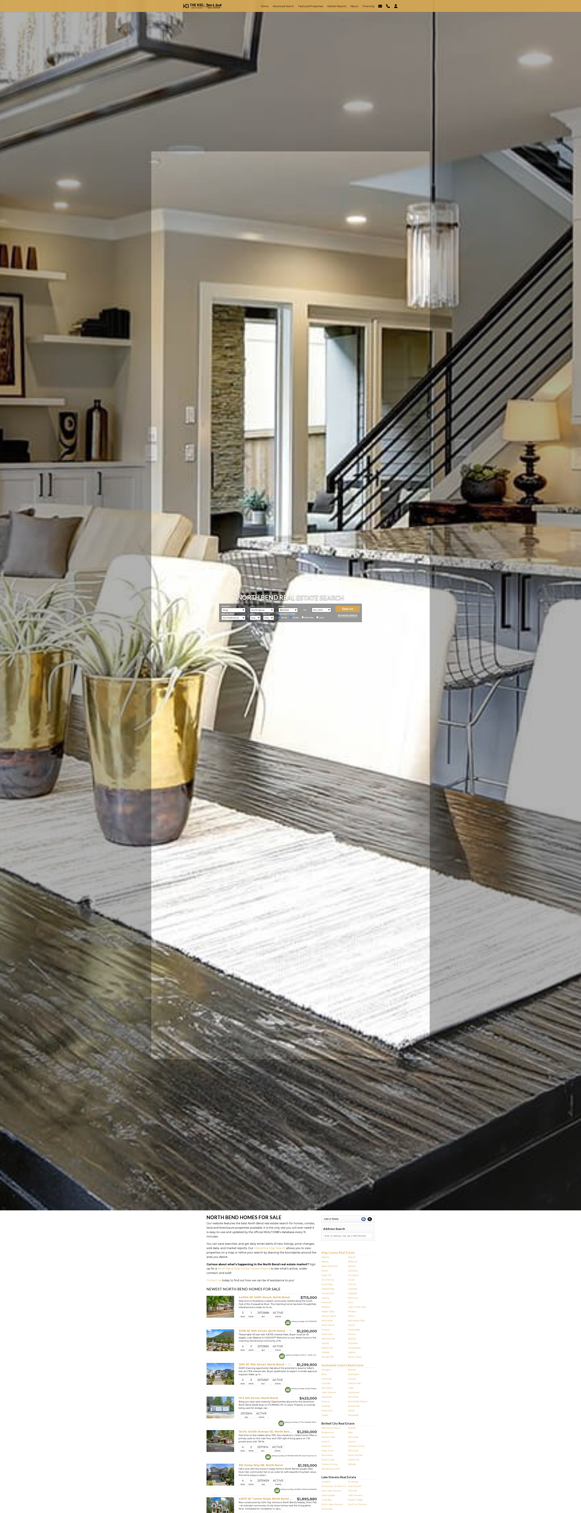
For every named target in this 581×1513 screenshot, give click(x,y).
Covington (353, 1275)
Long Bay (327, 1499)
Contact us (214, 1280)
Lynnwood (353, 1392)
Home (284, 617)
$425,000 (308, 1398)
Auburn (352, 1257)
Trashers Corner (330, 1464)
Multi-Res (308, 617)
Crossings (353, 1481)
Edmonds (327, 1378)
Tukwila (325, 1352)
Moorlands (327, 1455)
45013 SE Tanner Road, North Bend (266, 1498)
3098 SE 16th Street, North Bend (266, 1331)
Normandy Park (356, 1320)
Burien (325, 1270)
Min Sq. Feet (227, 614)
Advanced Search (347, 615)
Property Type (287, 614)
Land (321, 617)
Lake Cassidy (328, 1495)
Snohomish (354, 1406)
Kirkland (326, 1307)
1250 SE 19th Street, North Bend (266, 1364)
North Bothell (355, 1455)
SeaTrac (352, 1338)
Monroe (326, 1401)
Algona (325, 1257)
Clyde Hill (326, 1275)
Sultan (351, 1410)
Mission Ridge (355, 1499)
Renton (352, 1334)
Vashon (352, 1352)
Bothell (352, 1266)
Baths (266, 614)
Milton (351, 1316)
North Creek (328, 1459)
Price (281, 606)
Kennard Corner (356, 1446)
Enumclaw (327, 1284)
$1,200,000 (307, 1331)
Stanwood (327, 1410)
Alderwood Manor (331, 1428)
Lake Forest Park (357, 1307)
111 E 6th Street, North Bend (258, 1398)
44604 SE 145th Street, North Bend (264, 1297)
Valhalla (352, 1464)
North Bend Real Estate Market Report (244, 1268)
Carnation (353, 1270)
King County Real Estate (338, 1252)
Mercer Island (329, 1316)
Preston (326, 1329)
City (252, 606)
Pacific (351, 1325)
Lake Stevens (329, 1392)
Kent (350, 1302)
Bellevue (352, 1261)
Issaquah (352, 1293)
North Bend (328, 1325)
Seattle (325, 1343)
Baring (325, 1261)
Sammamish (328, 1338)
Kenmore (353, 1298)
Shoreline (353, 1343)
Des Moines (328, 1279)
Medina (352, 1311)
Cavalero (326, 1481)
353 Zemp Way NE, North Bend (261, 1465)
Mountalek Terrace (358, 1401)
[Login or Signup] (395, 5)
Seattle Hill (353, 1459)
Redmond (327, 1334)
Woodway (353, 1415)
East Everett (354, 1486)
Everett (352, 1378)
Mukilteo (326, 1406)
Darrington (353, 1374)
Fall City (352, 1284)
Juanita (325, 1298)
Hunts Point (328, 1293)
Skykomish (327, 1347)
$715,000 (308, 1297)
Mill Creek (353, 1397)
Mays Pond (327, 1450)
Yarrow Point (354, 1357)
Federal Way (328, 1289)
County (225, 606)
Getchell (352, 1490)
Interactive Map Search (269, 1248)
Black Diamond (330, 1266)
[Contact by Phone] (388, 5)
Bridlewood (327, 1432)
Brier (324, 1374)
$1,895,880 (307, 1499)
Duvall (351, 1279)
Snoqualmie (354, 1347)
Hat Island (327, 1388)
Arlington (326, 1369)
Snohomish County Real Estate (343, 1365)
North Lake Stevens (332, 1504)
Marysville (327, 1397)
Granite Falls (354, 1383)
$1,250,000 (307, 1432)
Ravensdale (354, 1329)
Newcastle (327, 1320)
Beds (252, 614)
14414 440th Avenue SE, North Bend (266, 1431)
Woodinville (328, 1357)
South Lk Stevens (357, 1504)
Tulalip (325, 1415)
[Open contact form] (380, 5)
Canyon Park (328, 1437)
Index (351, 1388)
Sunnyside (327, 1509)
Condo (295, 617)
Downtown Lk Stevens (334, 1486)
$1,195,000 (307, 1465)
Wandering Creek (331, 1468)
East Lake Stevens (331, 1490)
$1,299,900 (307, 1365)
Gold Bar (352, 1289)
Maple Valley (328, 1311)
